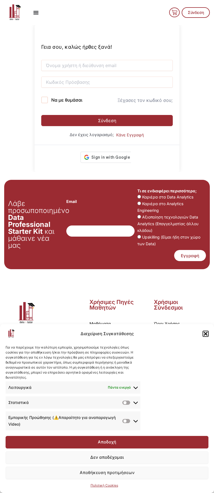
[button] (205, 334)
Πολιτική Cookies (104, 485)
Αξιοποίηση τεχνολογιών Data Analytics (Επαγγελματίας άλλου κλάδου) (167, 224)
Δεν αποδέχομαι (107, 457)
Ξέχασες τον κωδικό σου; (145, 100)
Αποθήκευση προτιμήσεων (107, 472)
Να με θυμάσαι (66, 100)
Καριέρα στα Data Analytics (167, 197)
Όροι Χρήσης (167, 323)
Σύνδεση (107, 120)
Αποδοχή (107, 442)
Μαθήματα (100, 323)
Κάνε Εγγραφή (130, 135)
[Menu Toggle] (36, 12)
